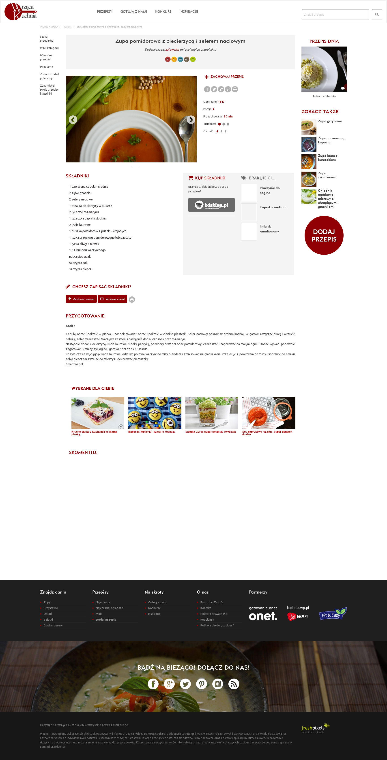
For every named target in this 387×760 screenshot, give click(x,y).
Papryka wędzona (274, 207)
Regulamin (207, 619)
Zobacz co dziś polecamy (49, 76)
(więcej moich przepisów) (198, 49)
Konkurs (163, 11)
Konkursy (154, 607)
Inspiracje (188, 11)
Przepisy (104, 11)
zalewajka (172, 49)
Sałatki (48, 619)
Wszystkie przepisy (46, 57)
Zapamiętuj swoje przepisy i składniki (49, 89)
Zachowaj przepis (227, 77)
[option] (131, 119)
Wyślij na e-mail (115, 298)
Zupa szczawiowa (327, 175)
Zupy (79, 26)
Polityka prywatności (214, 613)
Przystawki (51, 607)
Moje (99, 613)
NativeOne (183, 442)
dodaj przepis (324, 235)
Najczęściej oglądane (109, 607)
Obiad (48, 613)
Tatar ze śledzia (324, 96)
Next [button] (189, 119)
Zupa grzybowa (330, 121)
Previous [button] (71, 119)
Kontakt (205, 607)
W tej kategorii (49, 48)
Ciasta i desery (53, 625)
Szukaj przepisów (46, 38)
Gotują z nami (133, 11)
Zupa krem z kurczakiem (327, 157)
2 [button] (138, 167)
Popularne (46, 66)
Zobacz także (319, 111)
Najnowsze (103, 602)
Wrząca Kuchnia (49, 26)
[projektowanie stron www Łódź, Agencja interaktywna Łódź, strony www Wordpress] (315, 727)
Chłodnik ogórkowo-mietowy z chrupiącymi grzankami (327, 198)
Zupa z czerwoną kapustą (331, 140)
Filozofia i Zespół (211, 602)
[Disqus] (180, 514)
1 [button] (132, 167)
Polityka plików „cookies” (217, 625)
